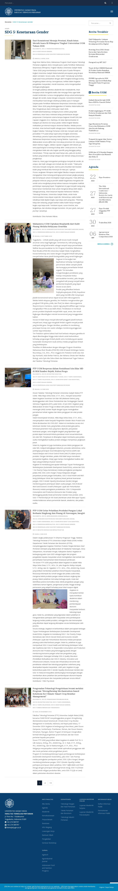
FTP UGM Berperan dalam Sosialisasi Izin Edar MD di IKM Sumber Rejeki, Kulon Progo (58, 369)
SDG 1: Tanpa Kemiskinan (72, 377)
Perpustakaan (47, 819)
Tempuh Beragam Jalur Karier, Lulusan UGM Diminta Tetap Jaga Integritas (100, 141)
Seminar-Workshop (49, 843)
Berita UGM (99, 92)
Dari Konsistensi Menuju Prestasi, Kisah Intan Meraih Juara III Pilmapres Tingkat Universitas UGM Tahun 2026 (59, 43)
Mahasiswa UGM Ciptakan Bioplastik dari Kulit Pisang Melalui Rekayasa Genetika (56, 225)
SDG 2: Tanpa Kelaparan (41, 379)
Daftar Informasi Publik (104, 805)
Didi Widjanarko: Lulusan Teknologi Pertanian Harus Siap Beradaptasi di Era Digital (101, 41)
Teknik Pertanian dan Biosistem (67, 811)
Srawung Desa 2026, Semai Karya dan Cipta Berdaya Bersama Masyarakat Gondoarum (99, 53)
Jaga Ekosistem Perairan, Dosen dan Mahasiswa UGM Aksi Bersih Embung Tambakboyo (99, 127)
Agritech (45, 855)
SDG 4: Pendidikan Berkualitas (53, 49)
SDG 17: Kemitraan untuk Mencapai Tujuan (48, 377)
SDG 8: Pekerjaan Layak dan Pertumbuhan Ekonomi (51, 54)
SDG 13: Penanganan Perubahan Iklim (55, 699)
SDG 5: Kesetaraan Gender (42, 51)
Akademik (45, 812)
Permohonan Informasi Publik (104, 811)
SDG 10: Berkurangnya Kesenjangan (54, 516)
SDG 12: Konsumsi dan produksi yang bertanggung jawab (62, 229)
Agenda (45, 808)
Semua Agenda (103, 244)
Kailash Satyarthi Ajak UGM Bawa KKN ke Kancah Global (99, 101)
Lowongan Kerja (48, 831)
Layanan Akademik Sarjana (86, 806)
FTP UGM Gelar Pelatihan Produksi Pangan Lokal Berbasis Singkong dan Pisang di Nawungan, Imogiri (59, 512)
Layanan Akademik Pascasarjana (86, 813)
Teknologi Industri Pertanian (67, 818)
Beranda (8, 22)
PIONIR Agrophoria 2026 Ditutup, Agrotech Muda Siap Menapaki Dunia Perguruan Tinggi (100, 81)
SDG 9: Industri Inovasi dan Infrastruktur (48, 530)
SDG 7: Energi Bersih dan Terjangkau (46, 707)
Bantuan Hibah (47, 835)
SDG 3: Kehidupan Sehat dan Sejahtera (65, 379)
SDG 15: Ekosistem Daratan (51, 374)
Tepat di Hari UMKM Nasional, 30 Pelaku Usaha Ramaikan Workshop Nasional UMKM (100, 70)
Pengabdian (46, 839)
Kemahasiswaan (48, 815)
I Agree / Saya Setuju (106, 887)
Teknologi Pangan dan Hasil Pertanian (68, 805)
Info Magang (47, 827)
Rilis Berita (37, 49)
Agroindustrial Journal (47, 859)
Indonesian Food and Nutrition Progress (48, 868)
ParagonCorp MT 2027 (97, 62)
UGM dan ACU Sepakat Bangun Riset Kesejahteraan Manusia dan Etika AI (101, 154)
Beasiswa (45, 823)
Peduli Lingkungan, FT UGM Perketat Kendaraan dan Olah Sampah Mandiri (100, 113)
